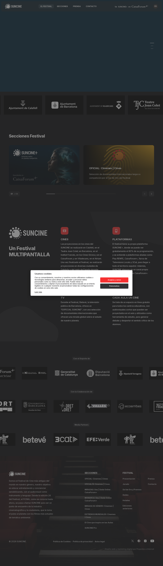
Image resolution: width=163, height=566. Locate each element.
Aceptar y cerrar (114, 280)
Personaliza (114, 286)
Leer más (38, 292)
